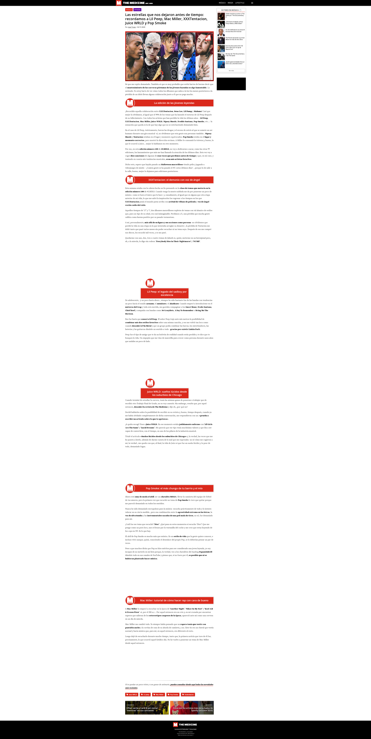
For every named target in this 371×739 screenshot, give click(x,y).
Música (129, 10)
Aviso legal (193, 729)
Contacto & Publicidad (181, 729)
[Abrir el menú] (252, 3)
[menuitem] (222, 2)
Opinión (137, 10)
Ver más (231, 70)
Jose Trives (132, 27)
